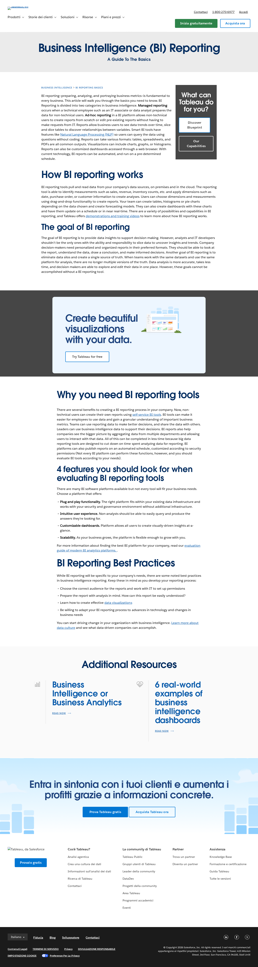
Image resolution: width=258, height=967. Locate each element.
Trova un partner (184, 857)
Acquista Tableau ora (152, 812)
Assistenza (217, 849)
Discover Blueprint (194, 125)
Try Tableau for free (87, 357)
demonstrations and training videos (112, 216)
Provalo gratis (31, 862)
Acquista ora (235, 23)
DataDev (128, 878)
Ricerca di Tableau (80, 878)
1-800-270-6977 (223, 12)
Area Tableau (131, 893)
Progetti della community (140, 886)
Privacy (68, 949)
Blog (53, 937)
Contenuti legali (17, 949)
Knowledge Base (221, 857)
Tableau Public (133, 857)
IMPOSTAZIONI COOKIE (22, 955)
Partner (178, 849)
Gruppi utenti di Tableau (139, 864)
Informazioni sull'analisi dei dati (89, 871)
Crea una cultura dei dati (84, 864)
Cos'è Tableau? (79, 849)
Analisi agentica (78, 857)
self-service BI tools (146, 414)
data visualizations (118, 603)
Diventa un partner (185, 864)
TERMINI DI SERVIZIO (46, 949)
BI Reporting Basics (89, 87)
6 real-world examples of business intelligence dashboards (178, 702)
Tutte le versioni (220, 878)
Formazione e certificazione (228, 864)
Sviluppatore (70, 937)
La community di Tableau (142, 849)
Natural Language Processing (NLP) (86, 134)
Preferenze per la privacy (65, 955)
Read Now (59, 713)
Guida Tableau (219, 871)
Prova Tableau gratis (105, 812)
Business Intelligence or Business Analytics (87, 693)
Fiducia (38, 937)
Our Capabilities (196, 143)
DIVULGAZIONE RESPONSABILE (96, 949)
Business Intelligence (56, 87)
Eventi (127, 907)
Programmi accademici (138, 900)
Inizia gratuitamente (196, 23)
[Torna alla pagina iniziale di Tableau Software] (23, 6)
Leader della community (139, 871)
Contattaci (201, 12)
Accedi (243, 12)
